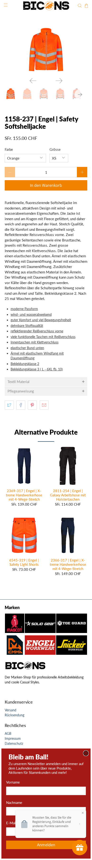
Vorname (13, 782)
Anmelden (46, 844)
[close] (86, 753)
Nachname (14, 802)
